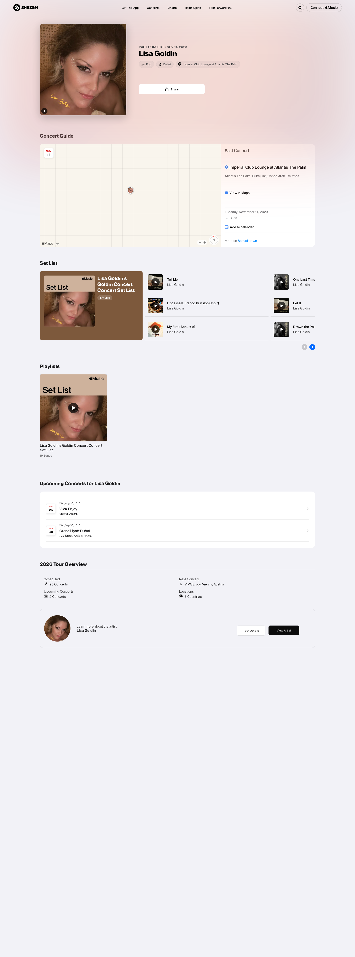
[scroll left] (304, 347)
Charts (172, 7)
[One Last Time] (281, 282)
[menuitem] (130, 8)
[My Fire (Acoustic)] (155, 329)
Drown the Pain (305, 327)
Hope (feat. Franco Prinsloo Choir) (193, 303)
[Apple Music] (117, 297)
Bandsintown (247, 241)
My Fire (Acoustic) (181, 327)
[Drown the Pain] (281, 329)
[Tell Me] (155, 282)
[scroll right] (312, 347)
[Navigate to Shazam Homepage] (25, 7)
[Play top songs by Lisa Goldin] (44, 111)
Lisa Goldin (175, 285)
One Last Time (304, 279)
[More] (261, 282)
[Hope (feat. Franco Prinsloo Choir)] (155, 306)
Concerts (153, 7)
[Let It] (281, 306)
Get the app (130, 7)
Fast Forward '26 (220, 7)
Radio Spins (193, 7)
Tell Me (172, 279)
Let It (297, 303)
